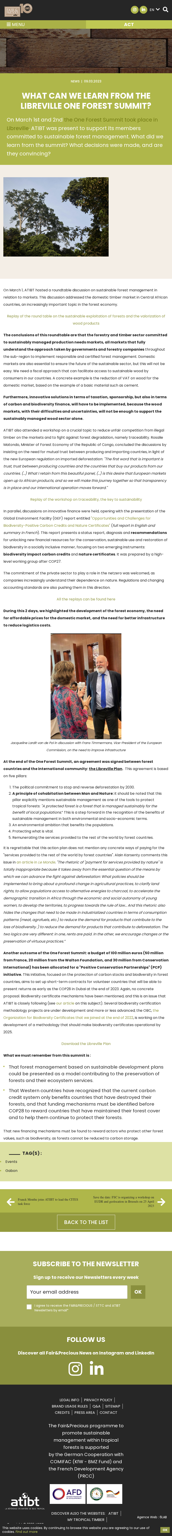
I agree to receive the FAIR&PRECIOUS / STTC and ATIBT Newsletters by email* (77, 1307)
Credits (62, 1412)
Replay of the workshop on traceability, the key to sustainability (86, 499)
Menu (18, 24)
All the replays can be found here (86, 599)
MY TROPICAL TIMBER (85, 1519)
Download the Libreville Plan (86, 1043)
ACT (129, 24)
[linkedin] (96, 1373)
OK (165, 1530)
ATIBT (113, 1513)
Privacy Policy (98, 1400)
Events (11, 1161)
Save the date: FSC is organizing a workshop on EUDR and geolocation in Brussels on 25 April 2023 (123, 1201)
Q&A (96, 1406)
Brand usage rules (70, 1406)
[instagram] (75, 1373)
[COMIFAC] (104, 1502)
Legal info (69, 1400)
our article (65, 1003)
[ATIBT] (25, 1509)
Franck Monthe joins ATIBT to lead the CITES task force (48, 1201)
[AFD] (67, 1502)
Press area (84, 1412)
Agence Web (147, 1517)
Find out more (27, 1531)
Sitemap (112, 1406)
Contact (108, 1412)
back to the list (86, 1222)
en (152, 9)
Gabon (11, 1170)
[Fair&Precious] (18, 10)
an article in (36, 862)
